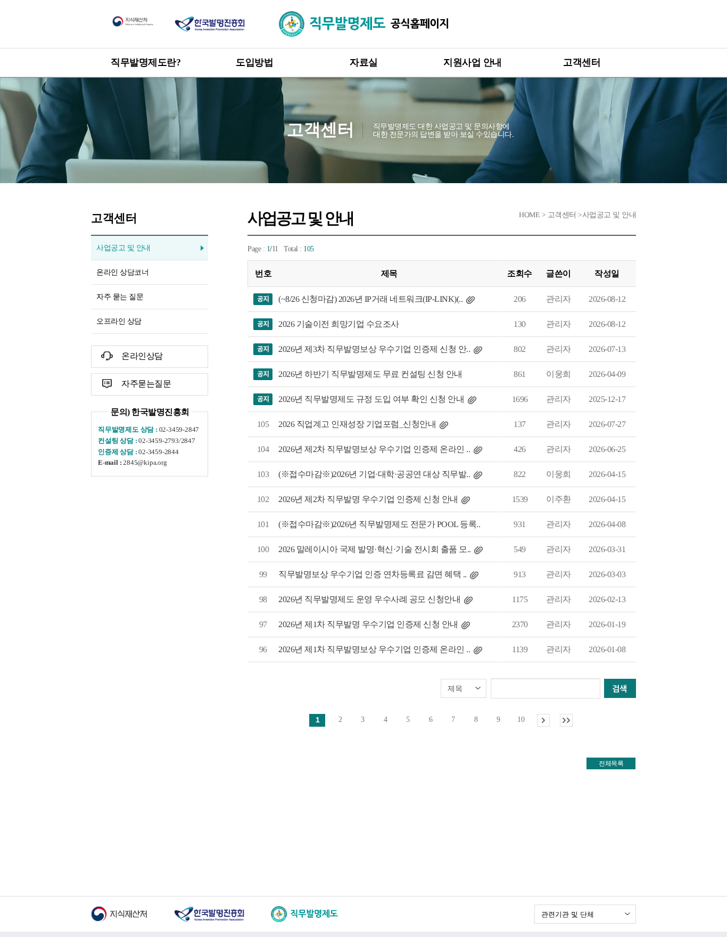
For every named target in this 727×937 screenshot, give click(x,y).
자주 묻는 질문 (119, 297)
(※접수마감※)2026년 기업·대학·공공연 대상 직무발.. (374, 474)
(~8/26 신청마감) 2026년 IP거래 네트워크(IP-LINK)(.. (370, 298)
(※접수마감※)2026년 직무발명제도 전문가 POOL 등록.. (379, 524)
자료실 (364, 62)
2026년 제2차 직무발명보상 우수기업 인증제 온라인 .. (374, 449)
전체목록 (611, 763)
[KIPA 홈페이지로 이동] (210, 23)
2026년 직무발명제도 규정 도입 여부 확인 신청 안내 (371, 399)
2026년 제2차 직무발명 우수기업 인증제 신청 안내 (368, 499)
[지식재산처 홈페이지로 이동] (132, 20)
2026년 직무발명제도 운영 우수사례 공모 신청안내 (369, 599)
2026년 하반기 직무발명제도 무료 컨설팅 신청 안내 (370, 374)
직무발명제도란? (145, 62)
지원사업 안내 (472, 62)
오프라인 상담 (119, 321)
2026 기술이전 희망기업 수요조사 (338, 323)
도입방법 (254, 62)
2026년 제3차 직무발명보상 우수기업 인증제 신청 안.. (374, 349)
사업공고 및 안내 (123, 248)
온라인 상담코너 (122, 272)
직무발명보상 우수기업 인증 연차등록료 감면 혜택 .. (372, 574)
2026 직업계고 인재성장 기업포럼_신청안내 (357, 424)
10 (520, 720)
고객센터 (581, 62)
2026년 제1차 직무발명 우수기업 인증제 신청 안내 (368, 624)
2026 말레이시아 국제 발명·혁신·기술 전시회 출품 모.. (374, 549)
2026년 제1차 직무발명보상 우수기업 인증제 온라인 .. (374, 649)
